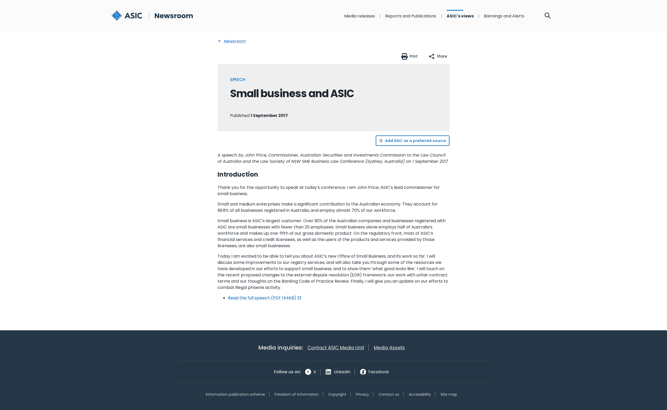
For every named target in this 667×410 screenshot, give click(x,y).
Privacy (362, 394)
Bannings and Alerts (504, 16)
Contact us (389, 394)
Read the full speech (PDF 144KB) (262, 298)
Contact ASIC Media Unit (335, 347)
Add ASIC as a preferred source (415, 140)
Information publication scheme (235, 394)
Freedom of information (297, 394)
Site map (449, 394)
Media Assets (389, 347)
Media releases (359, 16)
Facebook (378, 372)
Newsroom (234, 41)
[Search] (547, 16)
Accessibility (420, 394)
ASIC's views (460, 16)
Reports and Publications (410, 16)
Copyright (337, 394)
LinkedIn (342, 372)
